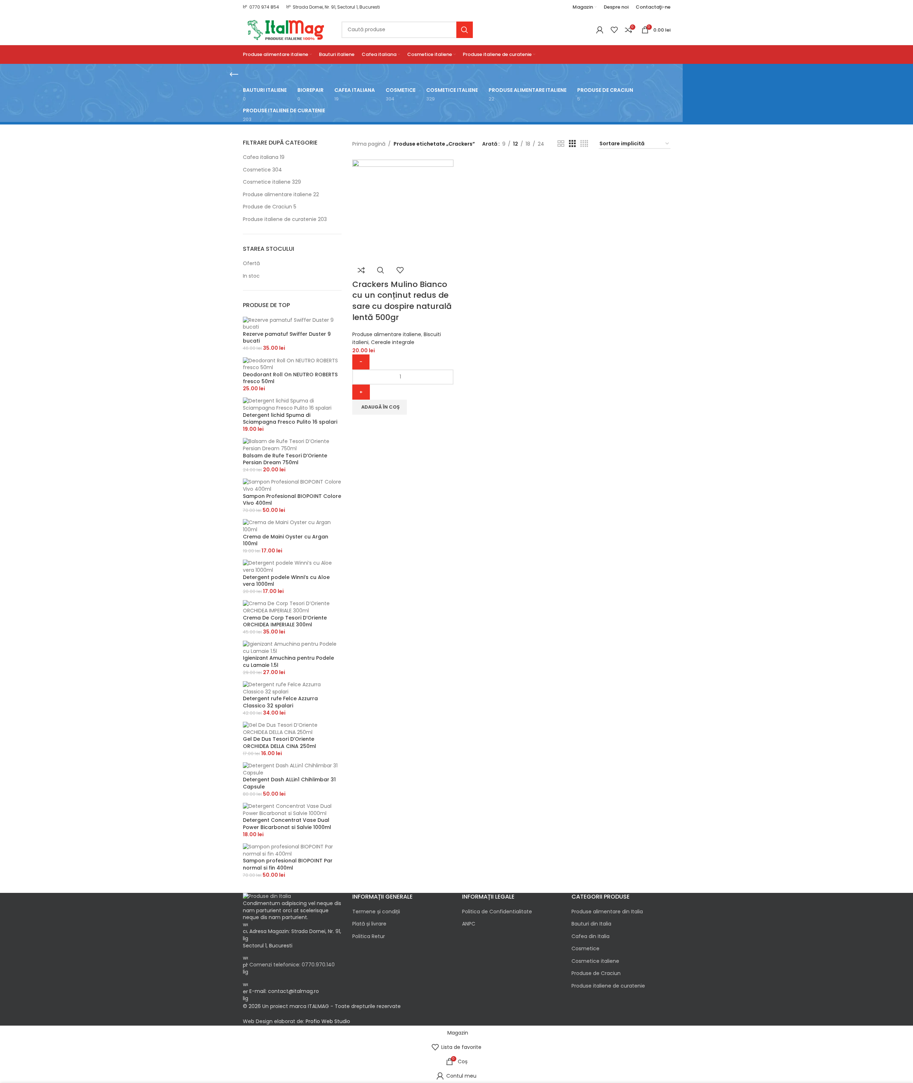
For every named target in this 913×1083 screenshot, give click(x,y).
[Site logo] (287, 29)
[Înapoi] (234, 74)
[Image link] (267, 896)
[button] (379, 407)
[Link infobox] (261, 7)
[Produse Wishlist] (614, 30)
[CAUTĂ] (464, 30)
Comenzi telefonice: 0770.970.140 (292, 964)
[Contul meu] (600, 30)
